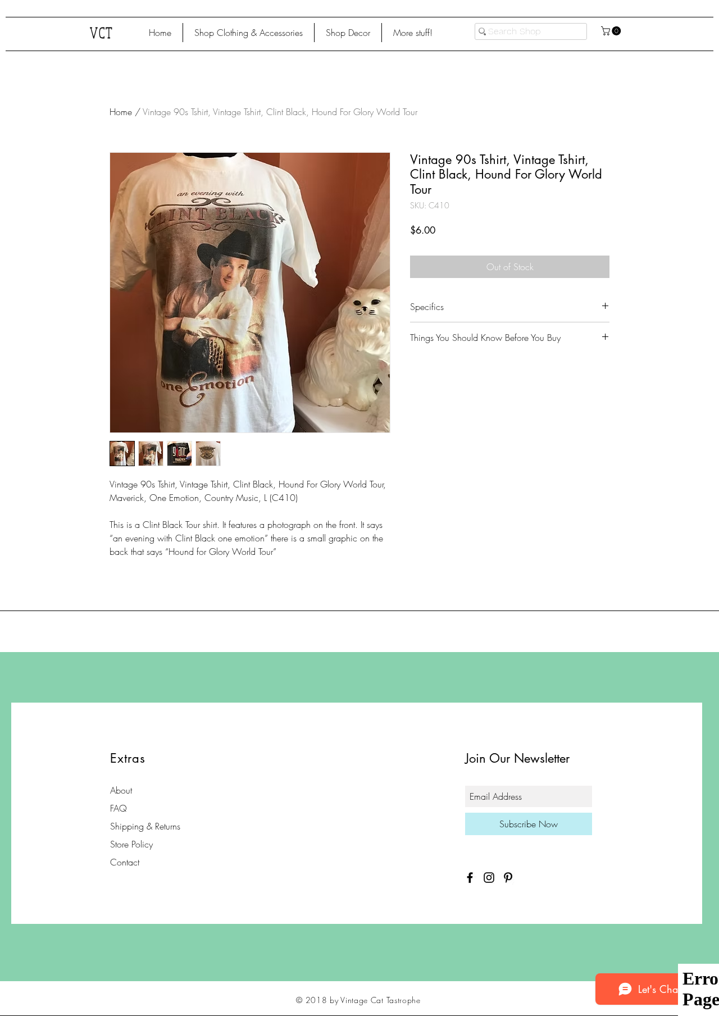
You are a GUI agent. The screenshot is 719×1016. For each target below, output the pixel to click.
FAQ (118, 808)
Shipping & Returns (145, 826)
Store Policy (131, 844)
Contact (124, 862)
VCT (102, 32)
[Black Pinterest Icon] (508, 878)
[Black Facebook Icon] (470, 878)
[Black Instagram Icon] (489, 878)
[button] (248, 32)
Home (121, 112)
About (121, 790)
